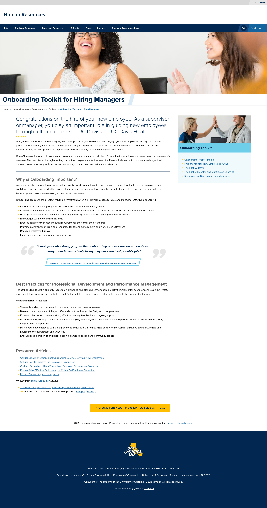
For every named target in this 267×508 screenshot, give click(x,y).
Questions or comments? (70, 475)
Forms (89, 28)
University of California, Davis (104, 468)
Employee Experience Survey (126, 28)
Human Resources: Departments (29, 109)
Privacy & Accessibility (98, 475)
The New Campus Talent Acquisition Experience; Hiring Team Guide (57, 387)
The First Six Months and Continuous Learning (209, 172)
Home (5, 109)
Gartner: (60, 366)
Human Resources (24, 14)
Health (90, 391)
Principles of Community (126, 475)
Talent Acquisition (40, 381)
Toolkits (52, 109)
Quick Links (256, 28)
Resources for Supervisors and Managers (207, 176)
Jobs (6, 28)
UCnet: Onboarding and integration (39, 374)
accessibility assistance (179, 423)
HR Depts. (74, 28)
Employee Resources (25, 28)
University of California (154, 475)
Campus (80, 391)
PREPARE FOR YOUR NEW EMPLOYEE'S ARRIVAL (130, 407)
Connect (101, 28)
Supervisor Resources (52, 28)
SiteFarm (149, 488)
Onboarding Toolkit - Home (199, 159)
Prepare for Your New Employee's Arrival (206, 164)
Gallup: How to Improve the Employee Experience (48, 362)
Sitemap (173, 475)
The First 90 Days (194, 168)
